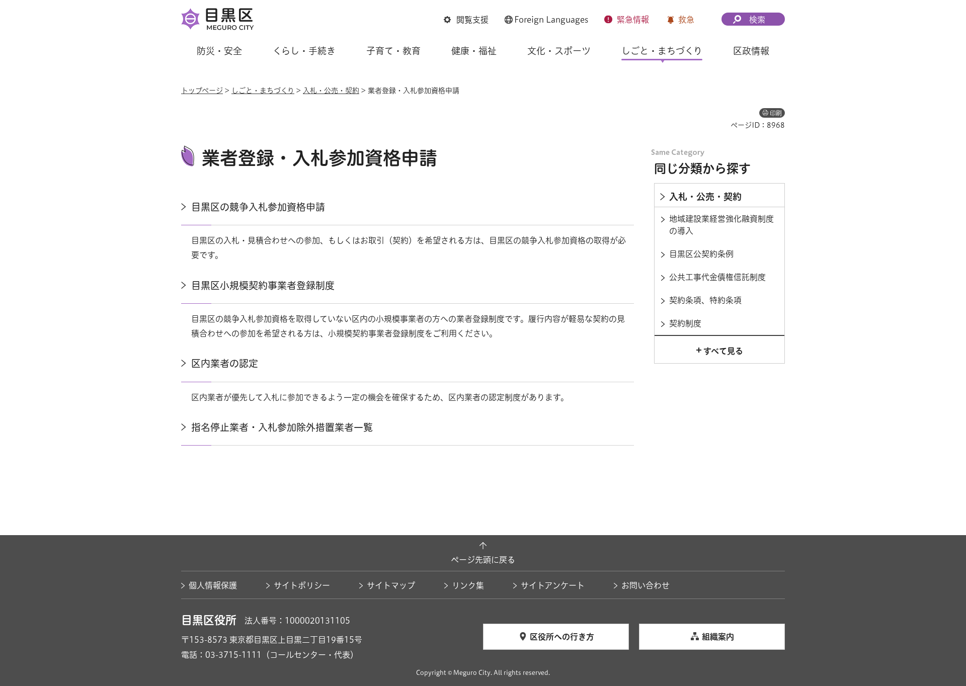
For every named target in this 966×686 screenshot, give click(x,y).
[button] (466, 19)
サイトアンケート (553, 585)
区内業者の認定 (224, 363)
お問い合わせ (645, 585)
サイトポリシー (302, 585)
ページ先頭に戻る (483, 560)
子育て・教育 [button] (393, 50)
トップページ (202, 90)
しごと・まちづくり (262, 90)
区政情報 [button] (751, 50)
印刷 (776, 113)
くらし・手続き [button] (304, 50)
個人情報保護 (213, 585)
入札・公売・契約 (331, 90)
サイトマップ (391, 585)
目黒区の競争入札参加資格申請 (258, 207)
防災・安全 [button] (219, 50)
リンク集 (468, 585)
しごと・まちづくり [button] (661, 50)
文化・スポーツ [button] (559, 50)
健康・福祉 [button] (474, 50)
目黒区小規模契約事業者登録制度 (263, 285)
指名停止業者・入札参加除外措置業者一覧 (282, 427)
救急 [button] (686, 20)
